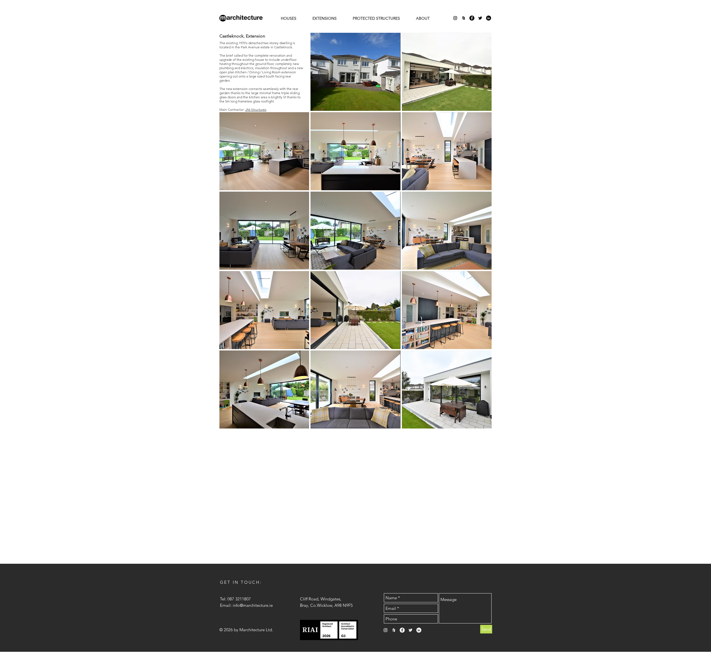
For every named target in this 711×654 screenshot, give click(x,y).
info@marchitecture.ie (253, 605)
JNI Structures (255, 109)
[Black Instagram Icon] (455, 18)
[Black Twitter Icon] (480, 18)
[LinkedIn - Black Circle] (488, 18)
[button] (355, 72)
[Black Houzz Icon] (463, 18)
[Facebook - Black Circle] (471, 18)
